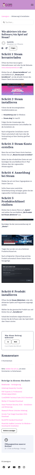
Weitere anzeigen (9, 431)
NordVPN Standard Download (12, 420)
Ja (8, 342)
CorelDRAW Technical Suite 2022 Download (17, 398)
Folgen (13, 48)
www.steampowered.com (10, 68)
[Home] (7, 4)
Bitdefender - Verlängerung (11, 385)
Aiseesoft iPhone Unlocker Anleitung (14, 410)
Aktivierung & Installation (20, 16)
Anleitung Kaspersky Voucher (12, 388)
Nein (15, 342)
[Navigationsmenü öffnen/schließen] (32, 4)
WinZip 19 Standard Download (12, 401)
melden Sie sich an (11, 369)
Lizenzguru (5, 16)
